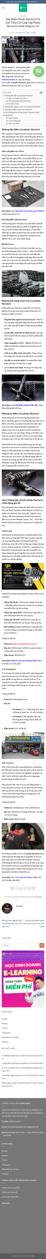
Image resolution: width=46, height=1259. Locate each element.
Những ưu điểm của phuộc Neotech (18, 109)
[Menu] (3, 8)
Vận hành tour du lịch (10, 1037)
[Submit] (42, 945)
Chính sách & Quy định (11, 1187)
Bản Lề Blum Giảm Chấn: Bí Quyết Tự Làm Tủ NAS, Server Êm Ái (23, 1084)
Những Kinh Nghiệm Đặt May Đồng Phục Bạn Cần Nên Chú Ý (12, 923)
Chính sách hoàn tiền (10, 1197)
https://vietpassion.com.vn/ (25, 644)
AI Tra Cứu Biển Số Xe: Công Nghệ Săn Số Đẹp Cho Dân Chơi (22, 1069)
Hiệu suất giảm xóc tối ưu (18, 98)
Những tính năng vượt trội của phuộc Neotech (23, 107)
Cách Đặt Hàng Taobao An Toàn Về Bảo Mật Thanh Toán (23, 1076)
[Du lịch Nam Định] (23, 8)
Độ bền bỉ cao (14, 104)
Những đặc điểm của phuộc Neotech (19, 95)
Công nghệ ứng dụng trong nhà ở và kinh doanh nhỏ (22, 1063)
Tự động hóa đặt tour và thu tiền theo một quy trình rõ (22, 1057)
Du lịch (4, 1019)
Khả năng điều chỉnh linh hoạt (20, 101)
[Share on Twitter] (21, 888)
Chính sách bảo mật (10, 1192)
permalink (38, 897)
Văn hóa (5, 1042)
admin (33, 32)
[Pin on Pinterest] (29, 888)
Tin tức (23, 16)
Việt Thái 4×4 (14, 123)
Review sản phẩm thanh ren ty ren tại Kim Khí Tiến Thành (33, 923)
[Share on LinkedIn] (34, 888)
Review (5, 1023)
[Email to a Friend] (25, 888)
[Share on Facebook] (17, 888)
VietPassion (13, 118)
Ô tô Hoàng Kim (15, 121)
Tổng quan (6, 1032)
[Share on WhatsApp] (12, 888)
